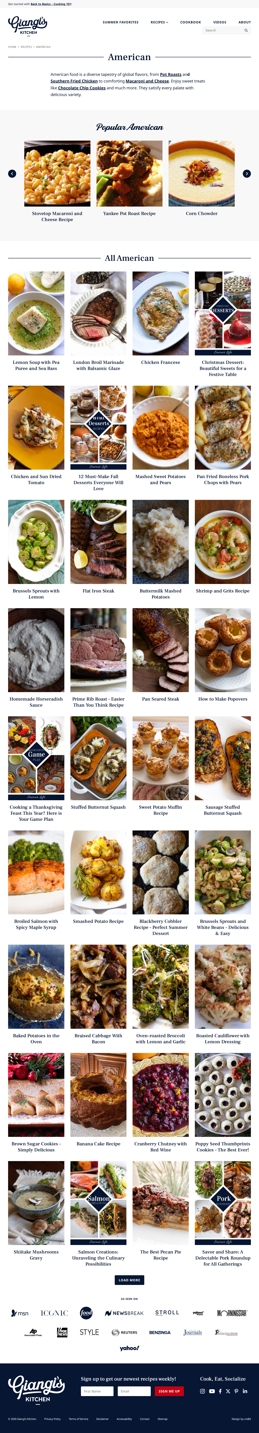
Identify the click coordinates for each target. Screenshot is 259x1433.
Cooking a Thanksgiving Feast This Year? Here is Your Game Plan (36, 813)
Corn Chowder (202, 213)
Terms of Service (78, 1419)
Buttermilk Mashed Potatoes (161, 594)
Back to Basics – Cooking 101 (51, 4)
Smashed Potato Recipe (98, 921)
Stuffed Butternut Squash (98, 807)
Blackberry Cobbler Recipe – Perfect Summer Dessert (161, 927)
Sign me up (169, 1391)
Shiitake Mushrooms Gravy (36, 1255)
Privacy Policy (52, 1419)
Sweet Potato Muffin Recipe (160, 810)
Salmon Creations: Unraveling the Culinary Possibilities (98, 1258)
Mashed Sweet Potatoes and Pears (160, 479)
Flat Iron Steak (98, 591)
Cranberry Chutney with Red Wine (160, 1147)
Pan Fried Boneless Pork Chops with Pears (223, 479)
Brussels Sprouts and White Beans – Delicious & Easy (223, 927)
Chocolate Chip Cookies (82, 88)
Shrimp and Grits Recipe (222, 591)
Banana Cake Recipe (98, 1144)
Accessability (124, 1419)
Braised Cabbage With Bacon (98, 1039)
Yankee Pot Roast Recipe (129, 213)
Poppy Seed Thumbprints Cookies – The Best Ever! (222, 1147)
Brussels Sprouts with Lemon (36, 594)
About (245, 22)
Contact (145, 1419)
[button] (12, 174)
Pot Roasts (171, 74)
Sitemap (163, 1419)
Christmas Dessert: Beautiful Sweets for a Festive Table (223, 368)
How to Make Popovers (222, 699)
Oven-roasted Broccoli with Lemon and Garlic (161, 1039)
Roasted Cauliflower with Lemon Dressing (223, 1039)
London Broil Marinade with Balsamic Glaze (98, 365)
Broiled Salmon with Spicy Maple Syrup (36, 924)
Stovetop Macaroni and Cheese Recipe (57, 216)
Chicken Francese (160, 362)
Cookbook (190, 22)
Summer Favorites (121, 22)
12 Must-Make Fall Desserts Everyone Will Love (98, 482)
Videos (219, 22)
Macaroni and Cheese (147, 81)
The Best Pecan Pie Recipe (160, 1255)
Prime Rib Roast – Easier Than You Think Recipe (98, 702)
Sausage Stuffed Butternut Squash (223, 810)
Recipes (158, 22)
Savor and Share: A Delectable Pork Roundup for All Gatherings (223, 1258)
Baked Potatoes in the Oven (36, 1039)
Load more (129, 1280)
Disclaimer (102, 1419)
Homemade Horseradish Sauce (36, 702)
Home (12, 47)
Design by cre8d (241, 1419)
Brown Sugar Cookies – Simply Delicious (36, 1147)
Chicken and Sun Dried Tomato (36, 479)
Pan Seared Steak (160, 699)
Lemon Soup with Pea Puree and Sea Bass (36, 365)
